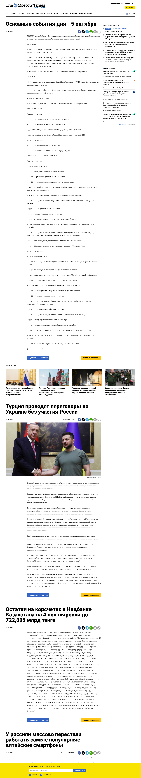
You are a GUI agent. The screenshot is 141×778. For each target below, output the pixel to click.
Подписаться (70, 400)
